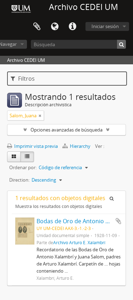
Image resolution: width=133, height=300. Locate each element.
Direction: (19, 180)
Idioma (54, 27)
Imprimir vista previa (35, 146)
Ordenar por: (23, 167)
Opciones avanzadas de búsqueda (66, 130)
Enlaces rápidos (72, 27)
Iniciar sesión (105, 26)
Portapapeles (37, 27)
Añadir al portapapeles (118, 221)
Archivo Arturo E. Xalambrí (79, 242)
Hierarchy (80, 146)
